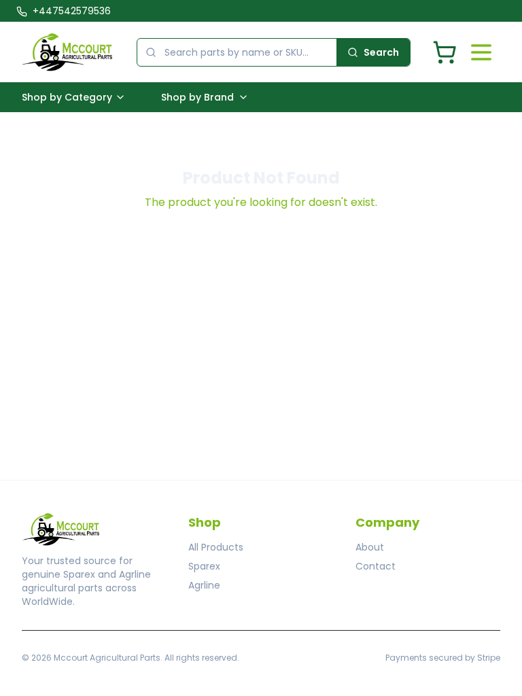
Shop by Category (67, 97)
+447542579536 (72, 11)
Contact (375, 566)
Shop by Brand (197, 97)
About (369, 547)
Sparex (204, 566)
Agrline (204, 585)
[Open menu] (481, 52)
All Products (215, 547)
